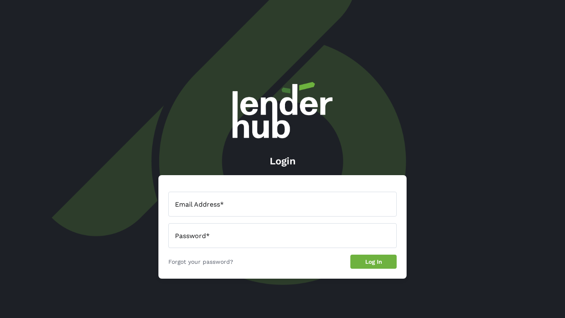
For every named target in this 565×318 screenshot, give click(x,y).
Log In (373, 261)
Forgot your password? (200, 261)
